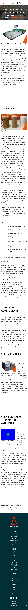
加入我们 (14, 538)
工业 (14, 551)
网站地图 (14, 603)
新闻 (14, 589)
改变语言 (14, 3)
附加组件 (14, 567)
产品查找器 (14, 569)
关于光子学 (14, 593)
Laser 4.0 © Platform (14, 580)
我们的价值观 (14, 536)
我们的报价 (14, 576)
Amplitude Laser (7, 605)
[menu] (24, 3)
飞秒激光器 (14, 563)
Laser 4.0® (14, 578)
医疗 (14, 553)
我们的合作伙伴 (14, 540)
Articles (6, 17)
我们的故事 (14, 534)
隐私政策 (14, 601)
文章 (14, 587)
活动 (14, 591)
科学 (14, 556)
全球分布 (14, 542)
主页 (3, 17)
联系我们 (14, 544)
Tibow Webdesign (22, 605)
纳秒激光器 (14, 565)
